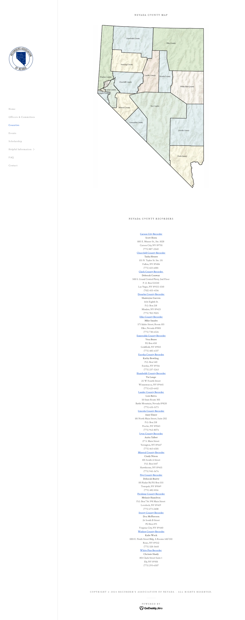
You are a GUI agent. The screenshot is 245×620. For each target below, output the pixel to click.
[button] (33, 149)
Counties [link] (14, 125)
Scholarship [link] (15, 141)
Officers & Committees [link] (22, 117)
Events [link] (12, 133)
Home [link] (12, 109)
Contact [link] (13, 165)
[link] (21, 58)
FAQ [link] (11, 157)
